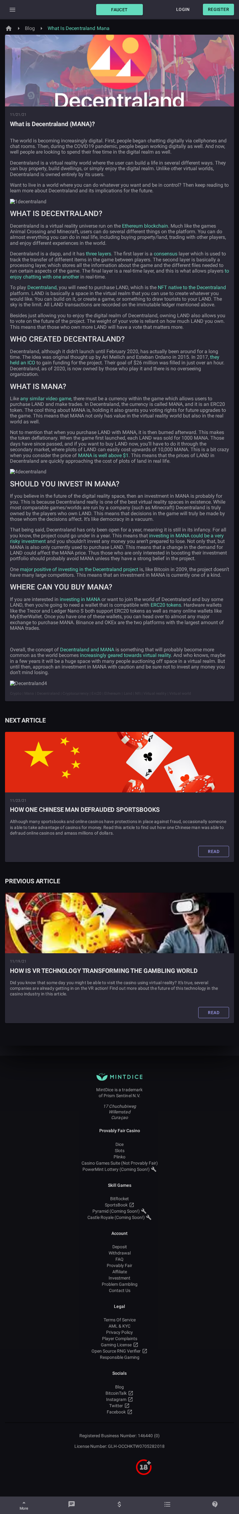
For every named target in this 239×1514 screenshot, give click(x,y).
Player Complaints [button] (119, 1338)
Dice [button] (119, 1144)
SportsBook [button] (116, 1204)
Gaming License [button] (116, 1344)
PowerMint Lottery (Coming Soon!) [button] (116, 1169)
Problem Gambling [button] (120, 1284)
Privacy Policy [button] (119, 1332)
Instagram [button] (116, 1399)
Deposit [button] (119, 1246)
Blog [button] (119, 1386)
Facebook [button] (116, 1411)
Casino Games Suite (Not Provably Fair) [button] (120, 1163)
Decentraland (42, 287)
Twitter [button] (116, 1405)
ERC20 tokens (166, 605)
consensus (165, 254)
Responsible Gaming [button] (119, 1357)
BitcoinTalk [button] (116, 1393)
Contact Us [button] (119, 1290)
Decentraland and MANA (87, 650)
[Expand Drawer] (12, 9)
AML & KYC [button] (119, 1326)
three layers (98, 254)
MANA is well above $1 (103, 455)
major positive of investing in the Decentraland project (79, 569)
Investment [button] (119, 1277)
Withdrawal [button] (120, 1252)
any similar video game (45, 399)
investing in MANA (80, 599)
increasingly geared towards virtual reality (125, 655)
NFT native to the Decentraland (192, 287)
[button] (119, 9)
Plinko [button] (119, 1156)
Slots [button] (119, 1150)
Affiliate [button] (119, 1271)
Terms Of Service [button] (120, 1319)
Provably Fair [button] (119, 1265)
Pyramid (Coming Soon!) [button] (116, 1211)
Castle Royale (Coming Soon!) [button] (116, 1217)
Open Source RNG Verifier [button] (116, 1351)
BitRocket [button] (119, 1198)
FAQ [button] (119, 1259)
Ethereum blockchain (145, 226)
